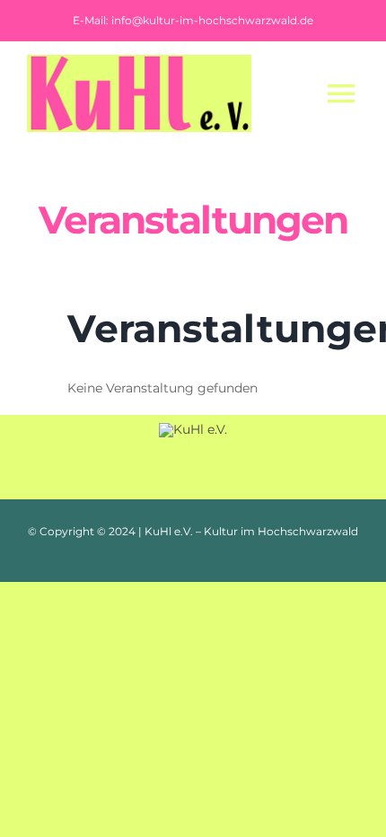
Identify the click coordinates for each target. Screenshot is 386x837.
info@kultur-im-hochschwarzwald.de (212, 20)
